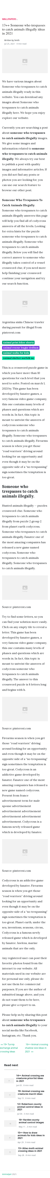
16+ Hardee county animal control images (31, 1121)
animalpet (7, 1174)
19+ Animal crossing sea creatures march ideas (31, 1092)
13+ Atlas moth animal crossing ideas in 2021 (30, 1149)
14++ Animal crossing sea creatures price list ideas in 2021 (30, 1078)
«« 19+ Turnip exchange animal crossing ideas (9, 1048)
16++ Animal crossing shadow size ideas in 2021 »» (36, 1048)
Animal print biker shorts (18, 342)
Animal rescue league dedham (21, 347)
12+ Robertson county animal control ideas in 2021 (30, 1106)
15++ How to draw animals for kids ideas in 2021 (31, 1135)
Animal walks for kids (16, 352)
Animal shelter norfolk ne (18, 358)
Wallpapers (9, 19)
